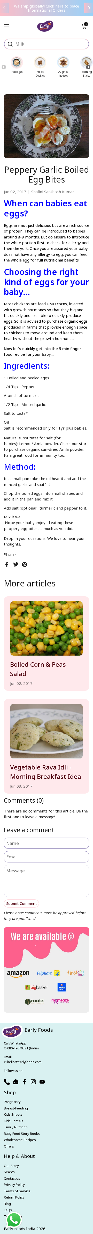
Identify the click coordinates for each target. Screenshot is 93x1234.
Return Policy (14, 1197)
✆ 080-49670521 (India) (21, 1048)
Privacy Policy (14, 1184)
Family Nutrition (16, 1127)
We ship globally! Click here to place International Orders (46, 8)
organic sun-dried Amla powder (54, 449)
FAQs (8, 1210)
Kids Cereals (13, 1121)
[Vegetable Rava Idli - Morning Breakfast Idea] (46, 731)
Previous (3, 67)
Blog (7, 1203)
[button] (84, 26)
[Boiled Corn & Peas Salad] (46, 628)
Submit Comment (21, 903)
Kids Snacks (13, 1114)
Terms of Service (17, 1191)
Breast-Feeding (16, 1108)
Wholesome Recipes (20, 1139)
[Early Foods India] (45, 24)
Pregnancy (12, 1101)
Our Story (11, 1165)
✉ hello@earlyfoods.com (23, 1062)
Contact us (12, 1178)
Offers (9, 1146)
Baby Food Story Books (22, 1133)
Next (88, 67)
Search (9, 1172)
